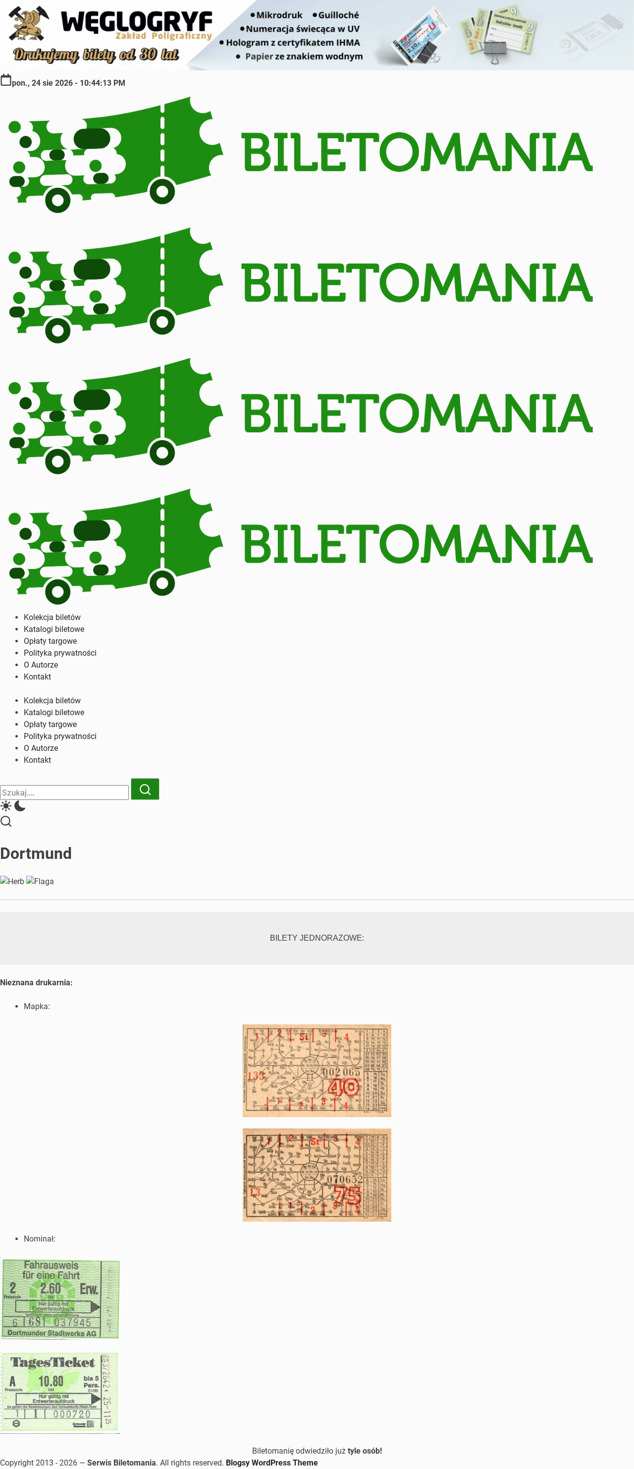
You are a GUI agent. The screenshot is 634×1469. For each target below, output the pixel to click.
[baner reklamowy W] (317, 67)
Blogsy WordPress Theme (272, 1463)
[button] (317, 807)
